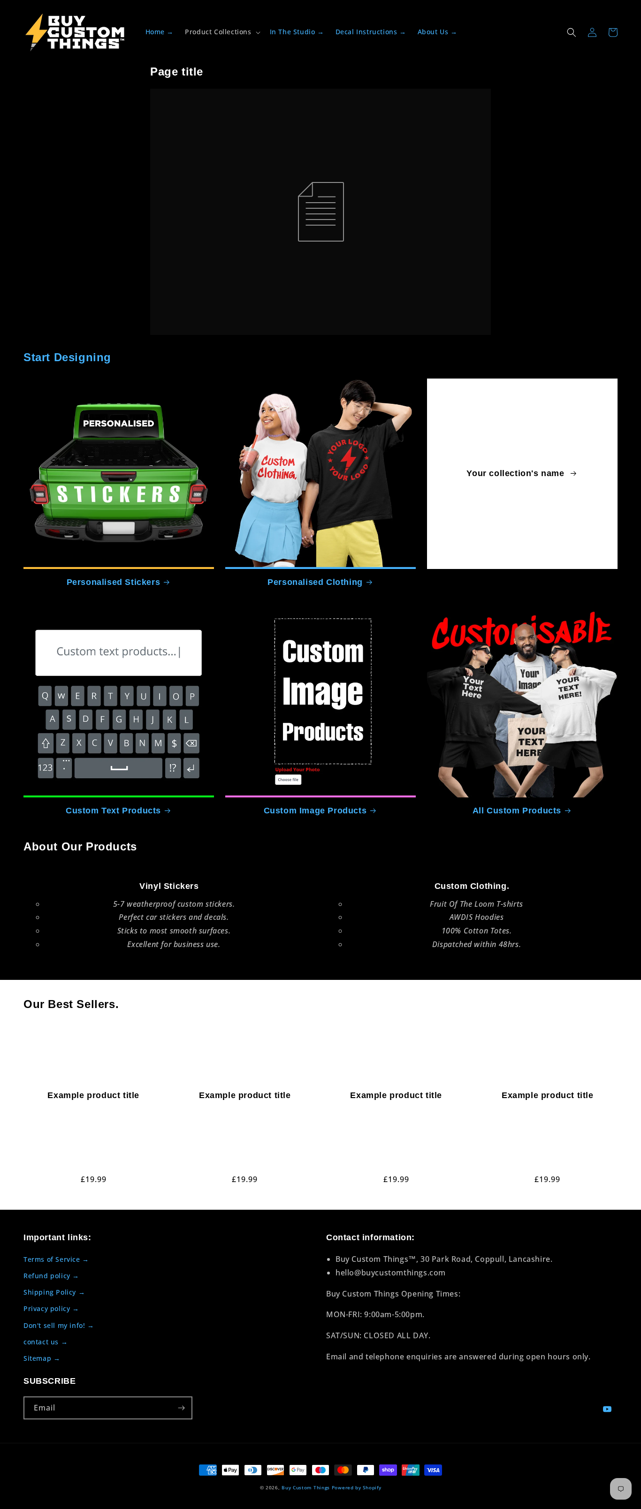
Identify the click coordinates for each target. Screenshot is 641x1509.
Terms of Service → (56, 1259)
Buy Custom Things (306, 1487)
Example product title (93, 1095)
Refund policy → (51, 1275)
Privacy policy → (51, 1308)
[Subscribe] (181, 1407)
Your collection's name (516, 473)
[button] (221, 32)
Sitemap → (41, 1358)
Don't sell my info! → (58, 1325)
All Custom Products (517, 810)
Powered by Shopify (357, 1487)
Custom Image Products (315, 810)
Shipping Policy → (54, 1292)
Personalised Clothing (315, 582)
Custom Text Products (113, 810)
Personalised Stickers (113, 582)
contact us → (45, 1341)
